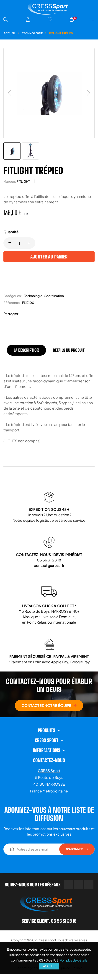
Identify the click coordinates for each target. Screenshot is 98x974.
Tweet (30, 314)
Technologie (33, 296)
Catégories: (12, 296)
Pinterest (37, 314)
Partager (24, 314)
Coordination (54, 296)
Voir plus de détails (73, 960)
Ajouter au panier (49, 256)
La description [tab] (26, 350)
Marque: (9, 181)
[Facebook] (68, 884)
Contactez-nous (49, 760)
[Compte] (28, 19)
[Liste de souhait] (50, 19)
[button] (49, 705)
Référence (11, 302)
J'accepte (49, 966)
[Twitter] (78, 884)
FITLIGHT (23, 181)
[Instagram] (88, 884)
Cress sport (47, 940)
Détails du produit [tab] (69, 350)
